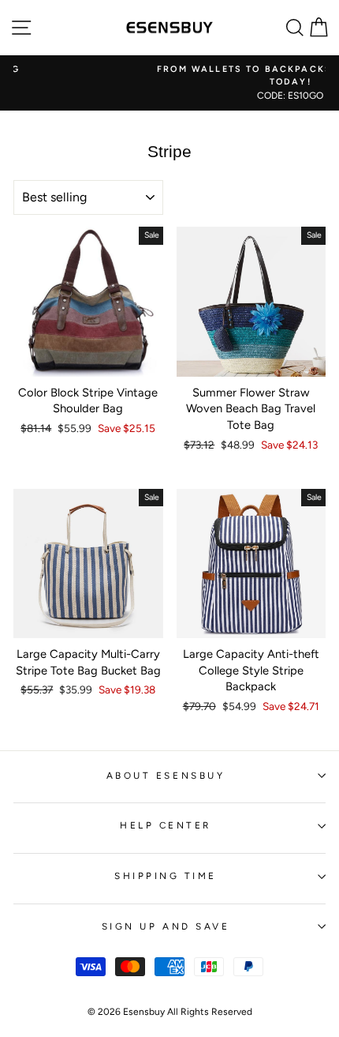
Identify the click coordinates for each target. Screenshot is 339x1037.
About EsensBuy (165, 775)
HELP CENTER (165, 825)
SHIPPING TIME (165, 875)
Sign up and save (166, 926)
